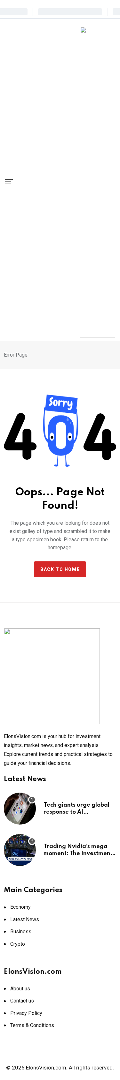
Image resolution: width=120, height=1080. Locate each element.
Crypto (17, 944)
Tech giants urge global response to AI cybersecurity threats (76, 812)
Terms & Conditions (32, 1025)
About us (20, 989)
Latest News (24, 919)
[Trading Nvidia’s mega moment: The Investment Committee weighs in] (20, 850)
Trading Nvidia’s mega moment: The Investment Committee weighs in (78, 854)
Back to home (60, 569)
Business (20, 931)
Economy (20, 907)
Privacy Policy (26, 1013)
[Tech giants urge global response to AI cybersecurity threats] (20, 809)
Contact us (22, 1001)
